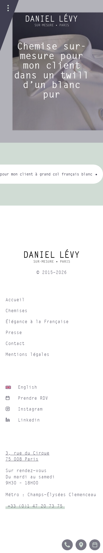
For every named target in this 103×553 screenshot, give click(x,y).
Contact (15, 343)
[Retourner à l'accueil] (51, 25)
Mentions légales (27, 354)
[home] (51, 258)
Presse (13, 332)
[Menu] (8, 8)
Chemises (16, 311)
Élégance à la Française (37, 321)
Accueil (15, 300)
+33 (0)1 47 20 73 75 (35, 506)
